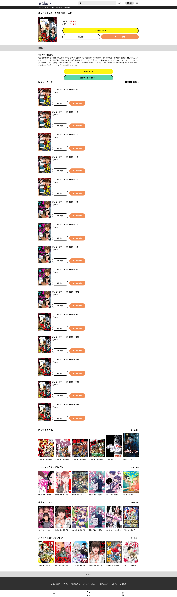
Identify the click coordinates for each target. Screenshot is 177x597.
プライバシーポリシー (90, 584)
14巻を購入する (100, 31)
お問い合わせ (104, 584)
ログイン (121, 3)
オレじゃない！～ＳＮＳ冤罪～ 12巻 (65, 337)
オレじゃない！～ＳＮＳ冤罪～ (61, 7)
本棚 (123, 595)
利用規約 (65, 584)
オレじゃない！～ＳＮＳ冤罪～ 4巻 (65, 157)
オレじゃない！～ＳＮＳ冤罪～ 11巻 (65, 314)
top (39, 7)
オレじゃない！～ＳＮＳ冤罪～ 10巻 (65, 292)
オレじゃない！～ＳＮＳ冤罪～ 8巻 (65, 247)
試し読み (81, 37)
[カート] (137, 3)
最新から (136, 82)
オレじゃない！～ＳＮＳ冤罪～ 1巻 (65, 90)
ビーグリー (73, 24)
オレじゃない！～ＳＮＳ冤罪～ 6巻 (65, 202)
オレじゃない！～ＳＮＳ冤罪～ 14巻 (65, 382)
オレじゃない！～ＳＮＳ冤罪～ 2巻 (65, 112)
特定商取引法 (75, 584)
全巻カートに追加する (88, 78)
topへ (88, 574)
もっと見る (134, 430)
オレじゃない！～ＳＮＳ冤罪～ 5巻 (65, 180)
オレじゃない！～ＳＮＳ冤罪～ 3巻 (65, 135)
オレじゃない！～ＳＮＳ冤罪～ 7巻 (65, 224)
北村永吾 (72, 21)
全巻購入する (88, 72)
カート (88, 595)
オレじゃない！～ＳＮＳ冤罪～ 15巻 (65, 404)
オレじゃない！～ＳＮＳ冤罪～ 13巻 (65, 359)
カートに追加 (120, 37)
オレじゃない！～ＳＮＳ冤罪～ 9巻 (65, 269)
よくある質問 (55, 584)
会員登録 (129, 3)
